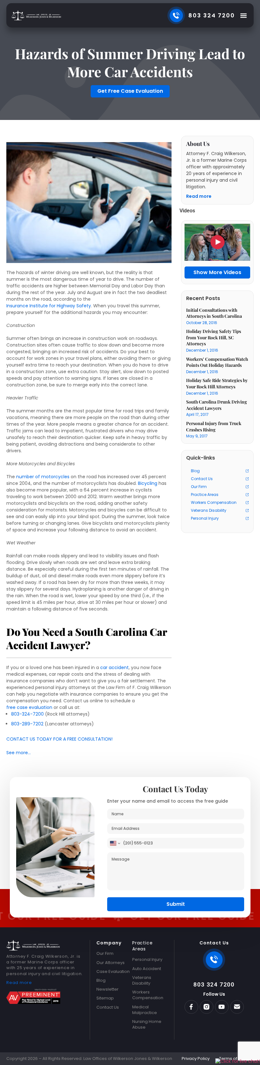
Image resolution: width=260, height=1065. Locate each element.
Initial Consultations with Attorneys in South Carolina (214, 313)
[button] (243, 15)
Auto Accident (146, 969)
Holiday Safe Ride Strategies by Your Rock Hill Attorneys (217, 383)
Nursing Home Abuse (146, 1024)
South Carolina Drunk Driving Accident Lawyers (216, 405)
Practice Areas (204, 494)
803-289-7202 (27, 724)
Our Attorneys (110, 963)
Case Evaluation (113, 971)
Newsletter (107, 989)
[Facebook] (191, 1007)
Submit (175, 904)
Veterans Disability (208, 510)
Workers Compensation (214, 502)
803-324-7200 (27, 714)
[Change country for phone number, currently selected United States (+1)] (114, 843)
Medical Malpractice (144, 1010)
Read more (198, 196)
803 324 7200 (214, 984)
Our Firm (199, 486)
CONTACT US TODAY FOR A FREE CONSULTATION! (59, 739)
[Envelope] (237, 1007)
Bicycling (147, 483)
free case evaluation (29, 708)
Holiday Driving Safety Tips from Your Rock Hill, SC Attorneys (213, 337)
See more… (18, 753)
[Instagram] (206, 1007)
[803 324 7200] (214, 959)
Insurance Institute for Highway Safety (48, 306)
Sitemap (105, 998)
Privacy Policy (196, 1059)
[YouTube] (222, 1007)
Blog (195, 470)
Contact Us (202, 478)
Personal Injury (205, 518)
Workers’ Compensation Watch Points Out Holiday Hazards (217, 362)
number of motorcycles (42, 477)
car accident (114, 668)
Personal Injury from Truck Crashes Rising (213, 426)
